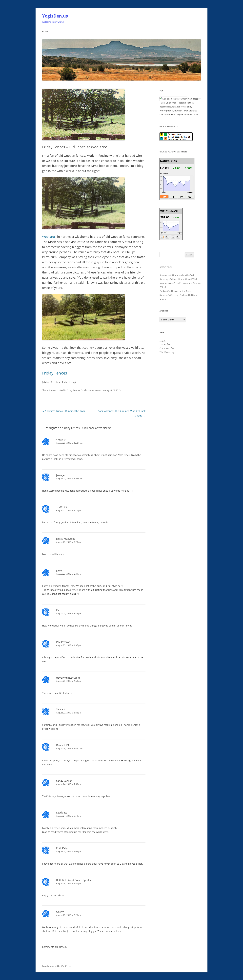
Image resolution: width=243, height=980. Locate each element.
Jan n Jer (60, 475)
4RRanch (61, 439)
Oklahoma (86, 390)
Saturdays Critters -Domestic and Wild (178, 279)
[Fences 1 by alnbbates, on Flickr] (83, 228)
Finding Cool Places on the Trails (175, 291)
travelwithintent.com (68, 677)
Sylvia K (60, 709)
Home (45, 31)
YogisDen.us (55, 16)
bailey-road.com (65, 538)
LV (57, 610)
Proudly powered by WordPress (56, 966)
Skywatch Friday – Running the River (63, 411)
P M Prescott (63, 642)
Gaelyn (60, 911)
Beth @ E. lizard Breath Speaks (73, 880)
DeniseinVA (62, 745)
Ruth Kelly (62, 848)
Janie (59, 570)
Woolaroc (49, 237)
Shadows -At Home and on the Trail (177, 275)
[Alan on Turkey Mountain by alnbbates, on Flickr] (173, 98)
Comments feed (167, 348)
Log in (162, 340)
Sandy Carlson (64, 780)
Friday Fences (73, 390)
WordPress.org (167, 352)
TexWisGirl (62, 507)
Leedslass (61, 812)
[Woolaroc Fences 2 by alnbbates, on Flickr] (83, 339)
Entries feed (165, 344)
